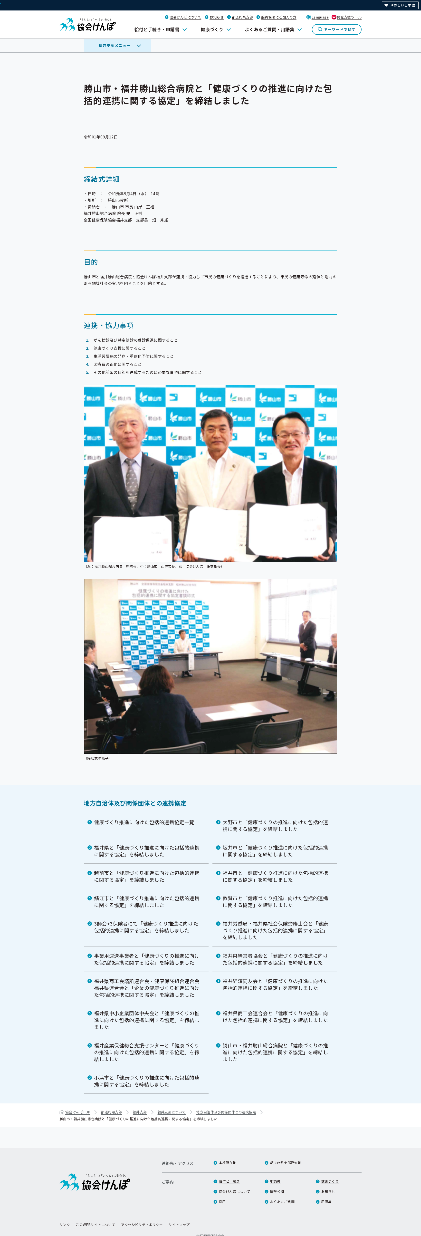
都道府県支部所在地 (286, 1162)
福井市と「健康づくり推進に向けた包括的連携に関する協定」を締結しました (275, 876)
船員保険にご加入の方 (278, 17)
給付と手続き (229, 1181)
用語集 (326, 1201)
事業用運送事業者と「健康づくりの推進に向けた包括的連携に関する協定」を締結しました (147, 959)
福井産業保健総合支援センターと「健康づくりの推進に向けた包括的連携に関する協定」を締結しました (147, 1052)
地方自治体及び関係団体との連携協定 (135, 803)
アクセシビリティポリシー (142, 1224)
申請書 (275, 1181)
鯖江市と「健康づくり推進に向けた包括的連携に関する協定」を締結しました (147, 901)
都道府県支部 (242, 17)
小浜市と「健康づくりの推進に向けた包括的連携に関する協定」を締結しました (147, 1081)
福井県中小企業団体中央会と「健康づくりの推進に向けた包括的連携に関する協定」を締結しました (147, 1020)
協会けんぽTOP (77, 1112)
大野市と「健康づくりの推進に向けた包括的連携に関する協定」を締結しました (275, 825)
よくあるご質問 (282, 1201)
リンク (64, 1224)
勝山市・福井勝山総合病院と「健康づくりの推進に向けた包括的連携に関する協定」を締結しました (275, 1052)
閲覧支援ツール (349, 17)
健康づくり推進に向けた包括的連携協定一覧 (144, 822)
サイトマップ (179, 1224)
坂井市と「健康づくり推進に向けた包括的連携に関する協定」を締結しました (275, 851)
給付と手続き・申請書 (157, 29)
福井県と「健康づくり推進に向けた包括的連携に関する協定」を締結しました (147, 851)
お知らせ (217, 17)
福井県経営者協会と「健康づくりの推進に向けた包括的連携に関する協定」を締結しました (275, 959)
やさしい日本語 (402, 5)
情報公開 (277, 1191)
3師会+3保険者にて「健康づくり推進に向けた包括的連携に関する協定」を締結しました (146, 927)
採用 (222, 1201)
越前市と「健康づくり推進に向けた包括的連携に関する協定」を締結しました (147, 876)
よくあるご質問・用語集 (269, 29)
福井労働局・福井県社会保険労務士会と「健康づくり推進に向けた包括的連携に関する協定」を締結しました (275, 930)
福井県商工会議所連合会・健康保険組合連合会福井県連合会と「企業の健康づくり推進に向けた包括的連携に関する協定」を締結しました (147, 987)
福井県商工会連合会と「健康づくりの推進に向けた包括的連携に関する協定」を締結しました (275, 1017)
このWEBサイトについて (95, 1224)
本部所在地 (227, 1162)
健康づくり (212, 29)
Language (320, 17)
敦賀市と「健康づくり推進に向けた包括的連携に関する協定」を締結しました (275, 901)
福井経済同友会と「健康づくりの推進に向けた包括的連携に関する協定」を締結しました (275, 984)
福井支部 (140, 1112)
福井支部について (172, 1112)
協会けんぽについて (185, 17)
